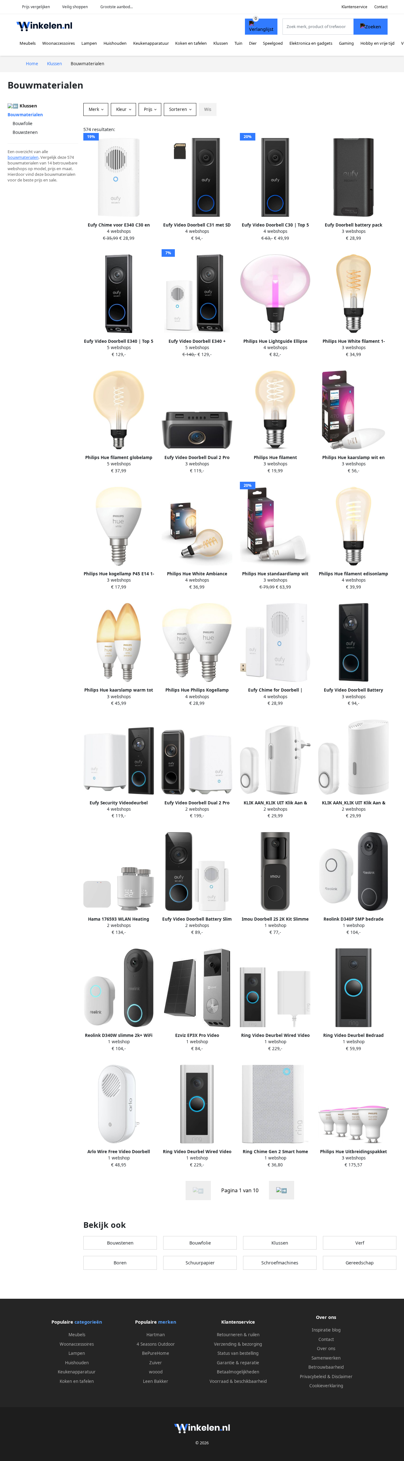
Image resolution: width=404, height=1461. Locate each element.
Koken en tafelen (191, 43)
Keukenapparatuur (151, 43)
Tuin (238, 43)
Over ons (326, 1348)
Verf (359, 1243)
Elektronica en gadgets (310, 43)
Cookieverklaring (326, 1386)
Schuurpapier (200, 1263)
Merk (94, 109)
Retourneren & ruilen (238, 1334)
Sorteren (178, 109)
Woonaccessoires (58, 43)
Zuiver (155, 1363)
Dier (253, 43)
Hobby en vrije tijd (377, 43)
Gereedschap (360, 1263)
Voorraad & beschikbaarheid (238, 1381)
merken (167, 1322)
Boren (120, 1263)
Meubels (28, 43)
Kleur (122, 109)
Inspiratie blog (326, 1330)
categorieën (88, 1322)
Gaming (346, 43)
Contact (381, 6)
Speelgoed (273, 43)
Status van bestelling (237, 1353)
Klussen (220, 43)
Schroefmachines (279, 1263)
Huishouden (115, 43)
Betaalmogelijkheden (238, 1372)
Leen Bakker (155, 1381)
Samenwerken (326, 1358)
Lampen (89, 43)
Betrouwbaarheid (326, 1367)
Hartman (155, 1334)
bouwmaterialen (23, 157)
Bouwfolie (23, 123)
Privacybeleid (313, 1376)
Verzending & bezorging (238, 1344)
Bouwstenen (25, 132)
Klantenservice (354, 6)
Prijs (148, 109)
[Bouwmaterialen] (281, 1190)
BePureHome (155, 1353)
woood (156, 1372)
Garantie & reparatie (238, 1363)
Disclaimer (342, 1376)
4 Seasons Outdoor (156, 1344)
